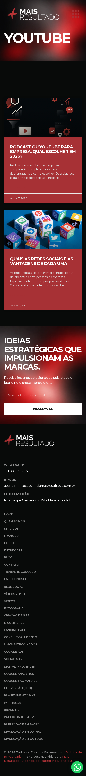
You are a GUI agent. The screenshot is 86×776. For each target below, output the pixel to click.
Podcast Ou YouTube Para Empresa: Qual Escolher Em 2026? (43, 151)
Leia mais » (17, 187)
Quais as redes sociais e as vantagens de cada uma (41, 261)
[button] (77, 767)
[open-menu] (75, 14)
